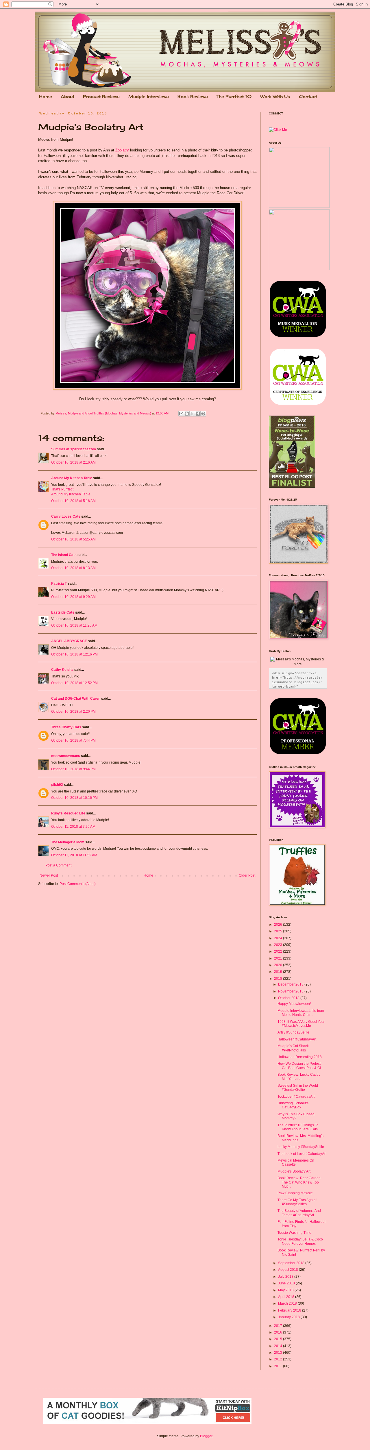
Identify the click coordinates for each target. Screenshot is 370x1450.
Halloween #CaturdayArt (297, 1039)
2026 (278, 925)
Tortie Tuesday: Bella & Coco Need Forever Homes (300, 1241)
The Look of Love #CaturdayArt (302, 1154)
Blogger (206, 1436)
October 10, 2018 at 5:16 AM (73, 501)
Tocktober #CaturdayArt (296, 1097)
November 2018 (291, 991)
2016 (278, 1332)
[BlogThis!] (187, 413)
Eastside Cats (62, 612)
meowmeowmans (65, 756)
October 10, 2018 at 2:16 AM (73, 462)
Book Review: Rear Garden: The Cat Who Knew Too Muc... (299, 1182)
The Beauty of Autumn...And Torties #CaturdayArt (299, 1213)
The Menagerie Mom (67, 842)
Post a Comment (58, 865)
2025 (278, 931)
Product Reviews (101, 96)
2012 (278, 1359)
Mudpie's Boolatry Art (294, 1171)
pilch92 (57, 785)
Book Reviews (192, 96)
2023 (278, 945)
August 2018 (288, 1270)
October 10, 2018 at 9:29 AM (73, 597)
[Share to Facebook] (198, 413)
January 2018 (289, 1317)
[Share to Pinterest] (203, 413)
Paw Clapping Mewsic (295, 1193)
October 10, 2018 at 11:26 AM (74, 625)
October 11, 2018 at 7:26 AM (73, 827)
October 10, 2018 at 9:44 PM (73, 769)
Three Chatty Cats (66, 727)
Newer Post (49, 875)
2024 (278, 938)
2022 (278, 951)
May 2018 (286, 1290)
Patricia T (59, 584)
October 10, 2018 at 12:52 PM (74, 683)
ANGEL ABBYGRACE (69, 641)
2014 (278, 1346)
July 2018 (286, 1277)
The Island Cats (64, 555)
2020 (278, 965)
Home (45, 96)
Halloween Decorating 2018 (300, 1057)
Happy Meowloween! (294, 1004)
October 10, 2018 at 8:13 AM (73, 568)
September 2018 (291, 1263)
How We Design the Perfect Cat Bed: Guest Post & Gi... (300, 1066)
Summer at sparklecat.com (73, 449)
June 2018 (287, 1283)
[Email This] (181, 413)
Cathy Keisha (62, 670)
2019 (278, 972)
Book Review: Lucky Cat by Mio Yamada (299, 1077)
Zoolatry (122, 150)
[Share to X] (192, 413)
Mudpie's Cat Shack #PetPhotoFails (293, 1048)
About (67, 96)
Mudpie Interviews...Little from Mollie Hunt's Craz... (301, 1013)
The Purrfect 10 (234, 96)
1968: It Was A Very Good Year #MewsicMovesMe (301, 1024)
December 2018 (291, 984)
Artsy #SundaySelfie (293, 1032)
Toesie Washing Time (294, 1233)
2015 (278, 1339)
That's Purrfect (62, 489)
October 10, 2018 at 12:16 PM (74, 654)
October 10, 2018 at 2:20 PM (73, 712)
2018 (278, 979)
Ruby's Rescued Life (68, 813)
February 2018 (290, 1310)
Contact (308, 96)
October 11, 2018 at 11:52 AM (74, 855)
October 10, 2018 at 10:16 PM (74, 798)
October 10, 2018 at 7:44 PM (73, 740)
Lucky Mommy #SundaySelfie (301, 1147)
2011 (278, 1366)
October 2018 (289, 998)
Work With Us (275, 96)
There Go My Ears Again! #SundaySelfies (297, 1202)
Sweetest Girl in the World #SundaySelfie (298, 1088)
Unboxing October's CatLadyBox (293, 1105)
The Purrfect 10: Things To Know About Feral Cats (298, 1127)
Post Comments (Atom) (78, 884)
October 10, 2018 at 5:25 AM (73, 539)
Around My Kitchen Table (71, 478)
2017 (278, 1326)
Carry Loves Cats (65, 516)
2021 (278, 958)
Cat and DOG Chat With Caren (75, 699)
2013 (278, 1353)
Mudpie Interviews (148, 96)
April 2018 (286, 1297)
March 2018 (288, 1303)
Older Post (247, 875)
